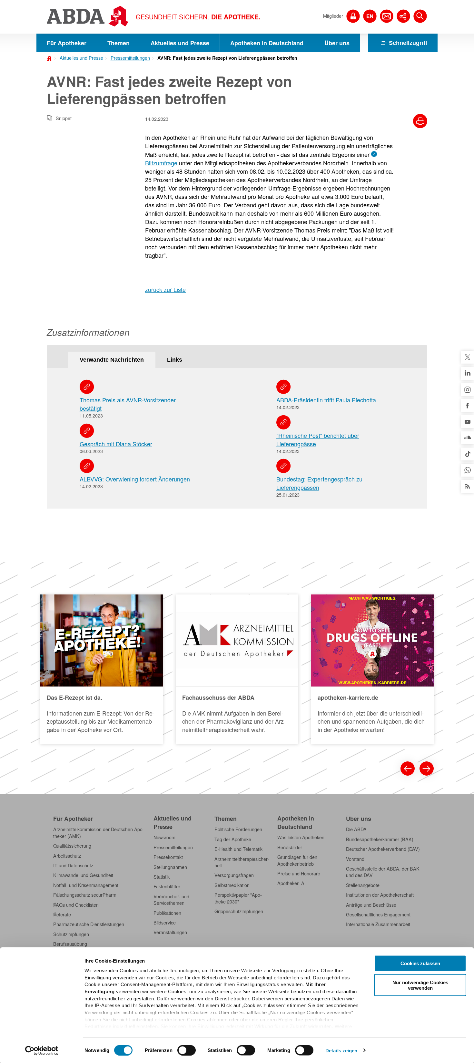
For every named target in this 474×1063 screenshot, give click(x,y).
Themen (118, 43)
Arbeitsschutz (67, 855)
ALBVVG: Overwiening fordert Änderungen (135, 479)
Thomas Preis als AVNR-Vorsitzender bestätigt (128, 404)
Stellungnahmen (170, 867)
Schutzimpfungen (71, 934)
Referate (62, 914)
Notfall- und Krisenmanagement (85, 885)
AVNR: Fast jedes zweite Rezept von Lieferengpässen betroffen (227, 58)
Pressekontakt (168, 857)
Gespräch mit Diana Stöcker (116, 443)
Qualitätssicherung (72, 845)
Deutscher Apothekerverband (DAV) (383, 849)
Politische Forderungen (238, 829)
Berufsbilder (289, 847)
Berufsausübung (70, 944)
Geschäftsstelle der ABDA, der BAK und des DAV (383, 871)
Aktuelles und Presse (180, 43)
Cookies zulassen (420, 963)
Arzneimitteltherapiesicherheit (241, 862)
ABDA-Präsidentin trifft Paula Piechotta (326, 400)
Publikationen (167, 913)
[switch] (186, 1050)
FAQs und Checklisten (76, 905)
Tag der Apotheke (232, 839)
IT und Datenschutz (73, 865)
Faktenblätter (166, 886)
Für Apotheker (66, 43)
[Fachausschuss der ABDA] (237, 669)
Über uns (337, 43)
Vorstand (355, 859)
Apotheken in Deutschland (266, 43)
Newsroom (164, 837)
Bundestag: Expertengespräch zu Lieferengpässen (319, 483)
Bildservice (164, 922)
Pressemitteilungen (130, 58)
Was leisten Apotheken (300, 837)
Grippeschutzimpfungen (238, 911)
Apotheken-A (290, 883)
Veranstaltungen (170, 932)
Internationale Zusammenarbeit (378, 924)
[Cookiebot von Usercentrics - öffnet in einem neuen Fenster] (42, 1050)
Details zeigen (341, 1050)
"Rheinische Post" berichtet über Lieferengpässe (317, 439)
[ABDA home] (50, 58)
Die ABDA (356, 829)
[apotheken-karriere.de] (372, 669)
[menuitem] (79, 57)
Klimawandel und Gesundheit (83, 875)
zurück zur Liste (165, 289)
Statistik (161, 876)
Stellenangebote (363, 885)
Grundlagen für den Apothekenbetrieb (297, 860)
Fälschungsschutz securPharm (84, 895)
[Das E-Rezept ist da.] (101, 669)
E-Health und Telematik (238, 849)
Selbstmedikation (232, 885)
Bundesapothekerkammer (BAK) (379, 839)
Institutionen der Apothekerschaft (380, 895)
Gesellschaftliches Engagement (378, 914)
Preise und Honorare (298, 873)
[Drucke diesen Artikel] (420, 121)
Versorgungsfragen (234, 875)
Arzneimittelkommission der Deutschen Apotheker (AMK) (98, 832)
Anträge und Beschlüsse (371, 905)
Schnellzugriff (408, 43)
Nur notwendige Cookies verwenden (420, 984)
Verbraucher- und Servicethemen (171, 899)
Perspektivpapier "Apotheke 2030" (238, 898)
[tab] (111, 360)
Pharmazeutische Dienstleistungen (88, 924)
